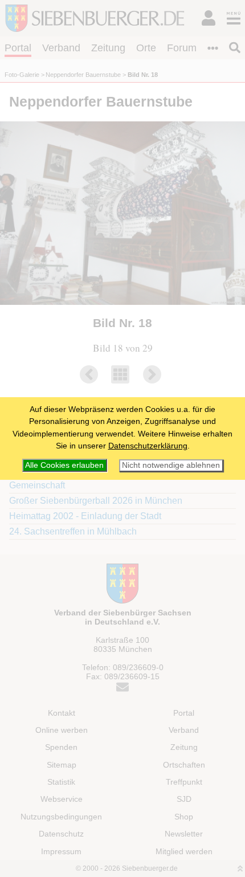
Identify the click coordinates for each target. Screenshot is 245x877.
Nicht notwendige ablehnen (171, 465)
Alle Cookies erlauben (64, 465)
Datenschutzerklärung (147, 445)
